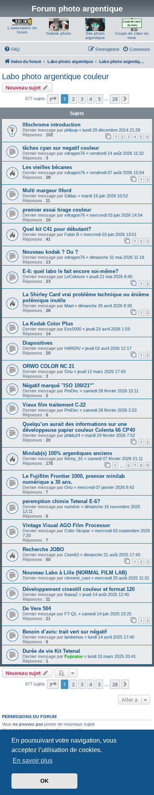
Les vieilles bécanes (47, 167)
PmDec (71, 390)
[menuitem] (12, 49)
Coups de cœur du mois (132, 35)
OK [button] (44, 781)
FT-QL (70, 613)
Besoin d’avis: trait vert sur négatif (65, 632)
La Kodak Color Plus (48, 324)
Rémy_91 (73, 458)
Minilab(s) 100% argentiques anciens (67, 453)
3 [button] (82, 98)
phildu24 (72, 435)
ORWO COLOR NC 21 (48, 366)
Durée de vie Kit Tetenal (51, 651)
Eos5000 (72, 329)
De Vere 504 (37, 608)
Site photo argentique (95, 35)
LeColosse (74, 276)
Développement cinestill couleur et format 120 (79, 589)
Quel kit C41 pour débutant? (57, 229)
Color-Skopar (77, 530)
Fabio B (71, 234)
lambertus (73, 637)
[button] (53, 99)
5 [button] (99, 98)
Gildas (70, 195)
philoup (71, 130)
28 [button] (115, 98)
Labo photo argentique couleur (55, 76)
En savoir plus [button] (33, 760)
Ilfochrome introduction (52, 125)
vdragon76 (74, 153)
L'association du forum (22, 30)
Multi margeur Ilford (47, 190)
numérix (72, 506)
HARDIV (72, 348)
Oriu (68, 371)
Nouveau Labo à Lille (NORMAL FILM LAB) (75, 573)
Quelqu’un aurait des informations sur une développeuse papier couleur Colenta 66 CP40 (79, 427)
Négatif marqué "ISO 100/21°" (58, 385)
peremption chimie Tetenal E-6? (61, 501)
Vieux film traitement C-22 (54, 405)
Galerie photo (58, 33)
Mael (68, 305)
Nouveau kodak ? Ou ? (50, 252)
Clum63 (71, 554)
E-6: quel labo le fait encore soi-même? (70, 271)
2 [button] (73, 98)
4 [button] (90, 98)
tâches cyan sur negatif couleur (61, 148)
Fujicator (73, 656)
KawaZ (71, 594)
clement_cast (77, 578)
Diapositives (38, 343)
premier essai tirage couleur (57, 210)
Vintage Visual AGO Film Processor (66, 525)
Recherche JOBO (43, 549)
